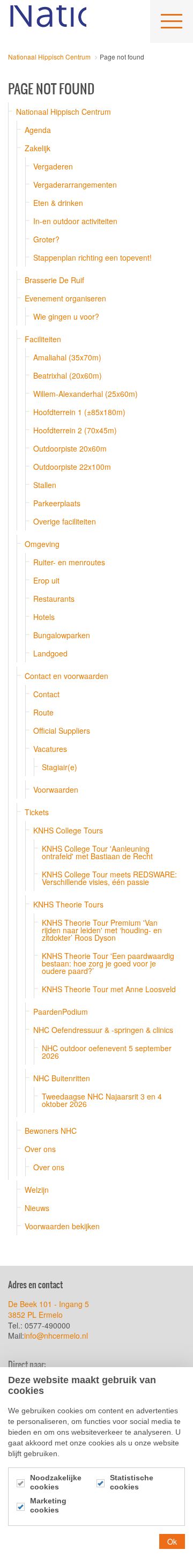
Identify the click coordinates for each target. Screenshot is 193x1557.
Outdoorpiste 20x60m (70, 448)
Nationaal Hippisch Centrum (47, 21)
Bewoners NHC (51, 1130)
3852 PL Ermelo (35, 1314)
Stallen (44, 484)
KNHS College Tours (68, 830)
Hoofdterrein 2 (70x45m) (75, 430)
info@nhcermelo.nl (57, 1335)
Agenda (38, 129)
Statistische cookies (131, 1482)
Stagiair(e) (59, 767)
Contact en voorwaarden (66, 675)
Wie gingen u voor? (66, 316)
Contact (46, 694)
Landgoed (50, 653)
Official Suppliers (61, 730)
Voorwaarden (55, 789)
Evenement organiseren (65, 298)
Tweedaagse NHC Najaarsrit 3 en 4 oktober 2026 (102, 1100)
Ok (172, 1541)
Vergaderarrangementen (75, 184)
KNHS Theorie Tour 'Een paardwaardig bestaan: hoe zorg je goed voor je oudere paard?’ (108, 963)
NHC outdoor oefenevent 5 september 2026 (107, 1052)
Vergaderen (53, 166)
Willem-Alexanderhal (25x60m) (85, 393)
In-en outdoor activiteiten (75, 221)
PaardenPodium (60, 1011)
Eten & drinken (58, 202)
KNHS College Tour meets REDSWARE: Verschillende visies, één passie (109, 878)
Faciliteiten (43, 339)
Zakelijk (37, 148)
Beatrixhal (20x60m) (67, 375)
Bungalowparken (61, 635)
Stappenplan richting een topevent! (92, 257)
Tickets (37, 812)
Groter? (46, 239)
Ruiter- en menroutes (69, 562)
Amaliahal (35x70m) (67, 357)
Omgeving (42, 543)
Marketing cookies (48, 1505)
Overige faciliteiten (64, 521)
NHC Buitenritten (61, 1078)
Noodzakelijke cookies (55, 1482)
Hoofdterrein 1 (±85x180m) (79, 412)
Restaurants (54, 598)
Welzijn (37, 1189)
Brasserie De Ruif (54, 280)
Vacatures (50, 748)
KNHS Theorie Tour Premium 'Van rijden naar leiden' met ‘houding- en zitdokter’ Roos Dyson (102, 930)
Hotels (44, 616)
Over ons (40, 1148)
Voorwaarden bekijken (62, 1226)
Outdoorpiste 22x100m (72, 466)
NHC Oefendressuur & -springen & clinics (103, 1029)
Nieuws (37, 1207)
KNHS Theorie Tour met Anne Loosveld (109, 989)
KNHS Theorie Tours (68, 904)
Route (43, 712)
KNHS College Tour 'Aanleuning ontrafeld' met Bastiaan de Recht (97, 852)
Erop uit (46, 580)
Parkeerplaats (56, 503)
